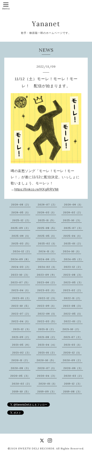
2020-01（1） (48, 383)
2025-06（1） (21, 235)
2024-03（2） (21, 266)
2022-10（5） (20, 305)
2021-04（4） (47, 344)
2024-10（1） (72, 251)
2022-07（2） (21, 313)
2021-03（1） (73, 344)
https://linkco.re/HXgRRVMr (36, 189)
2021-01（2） (47, 352)
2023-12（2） (73, 266)
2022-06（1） (47, 313)
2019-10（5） (21, 391)
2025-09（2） (20, 227)
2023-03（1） (46, 290)
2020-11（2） (20, 360)
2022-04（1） (20, 321)
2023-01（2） (21, 298)
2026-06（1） (73, 204)
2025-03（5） (21, 243)
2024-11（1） (47, 251)
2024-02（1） (47, 266)
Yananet (46, 24)
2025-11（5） (47, 220)
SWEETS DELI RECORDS (36, 448)
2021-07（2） (73, 337)
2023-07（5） (20, 282)
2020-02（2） (21, 383)
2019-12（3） (73, 383)
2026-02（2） (73, 212)
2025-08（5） (47, 227)
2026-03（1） (46, 212)
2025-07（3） (73, 227)
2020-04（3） (47, 375)
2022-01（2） (73, 321)
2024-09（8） (20, 259)
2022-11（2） (73, 298)
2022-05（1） (73, 313)
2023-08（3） (73, 274)
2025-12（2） (21, 220)
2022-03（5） (47, 321)
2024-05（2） (73, 259)
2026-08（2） (21, 204)
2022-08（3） (73, 305)
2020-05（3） (20, 375)
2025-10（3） (72, 220)
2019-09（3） (46, 391)
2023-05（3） (73, 282)
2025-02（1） (47, 243)
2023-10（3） (20, 274)
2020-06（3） (73, 368)
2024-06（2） (47, 259)
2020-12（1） (72, 352)
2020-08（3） (20, 368)
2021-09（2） (21, 337)
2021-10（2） (71, 329)
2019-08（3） (72, 391)
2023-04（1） (20, 290)
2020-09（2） (72, 360)
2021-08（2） (47, 337)
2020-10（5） (46, 360)
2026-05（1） (20, 212)
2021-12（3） (22, 329)
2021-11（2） (46, 329)
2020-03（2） (73, 375)
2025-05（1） (46, 235)
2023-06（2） (46, 282)
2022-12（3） (47, 298)
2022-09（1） (46, 305)
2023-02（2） (73, 290)
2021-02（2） (21, 352)
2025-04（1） (72, 235)
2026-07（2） (47, 204)
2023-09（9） (46, 274)
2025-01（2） (73, 243)
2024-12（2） (22, 251)
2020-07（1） (46, 368)
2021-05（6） (21, 344)
